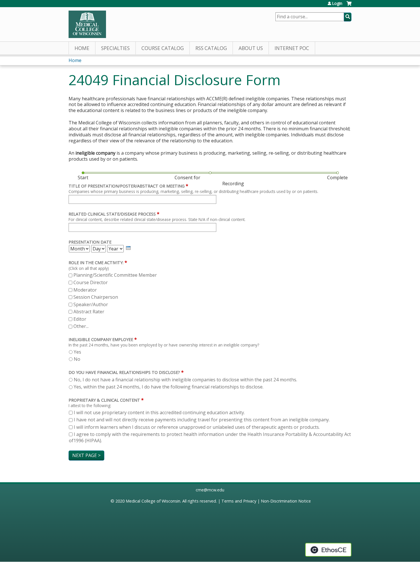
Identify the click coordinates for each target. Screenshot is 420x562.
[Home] (87, 24)
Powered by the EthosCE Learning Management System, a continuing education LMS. (328, 550)
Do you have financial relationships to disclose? (124, 372)
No (77, 359)
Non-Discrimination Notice (286, 501)
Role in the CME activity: (96, 262)
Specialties (115, 48)
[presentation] (128, 248)
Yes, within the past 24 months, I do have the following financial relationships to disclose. (168, 387)
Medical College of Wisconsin (153, 501)
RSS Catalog (211, 48)
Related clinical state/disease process (112, 214)
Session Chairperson (95, 297)
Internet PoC (292, 48)
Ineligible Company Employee (101, 339)
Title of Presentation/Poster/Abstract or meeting (127, 186)
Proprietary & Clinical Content (104, 400)
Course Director (90, 282)
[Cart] (349, 5)
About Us (251, 48)
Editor (79, 319)
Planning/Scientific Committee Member (115, 275)
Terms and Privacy (238, 501)
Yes (77, 352)
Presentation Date (90, 242)
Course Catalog (162, 48)
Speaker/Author (90, 304)
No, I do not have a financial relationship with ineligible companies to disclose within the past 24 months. (185, 379)
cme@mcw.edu (210, 490)
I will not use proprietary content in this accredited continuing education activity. (159, 412)
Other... (81, 326)
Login (337, 3)
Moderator (85, 290)
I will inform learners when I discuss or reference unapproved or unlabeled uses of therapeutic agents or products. (197, 427)
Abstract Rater (88, 311)
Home (82, 48)
